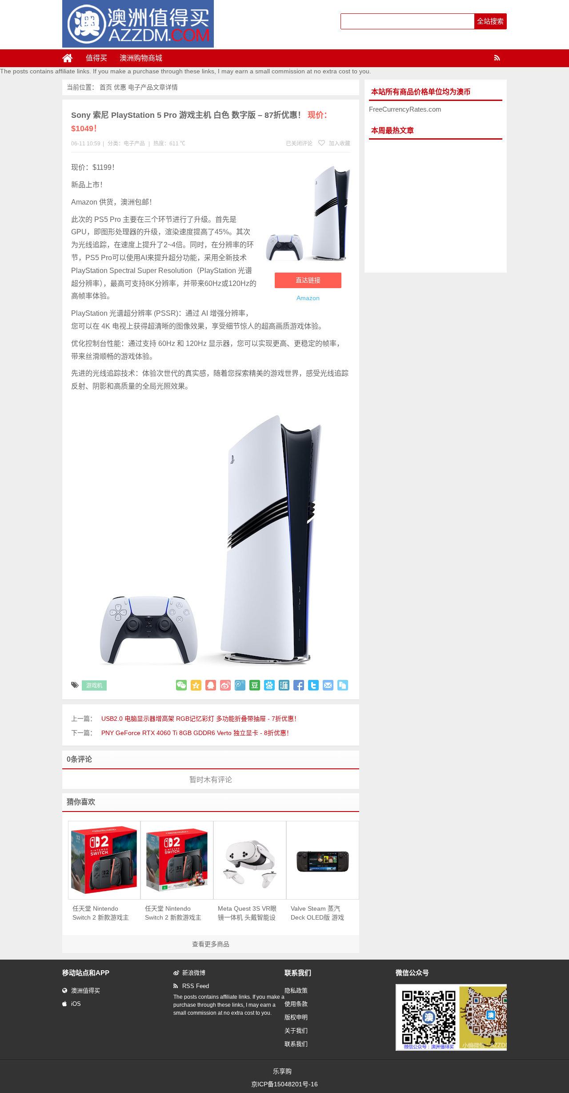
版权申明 (296, 1017)
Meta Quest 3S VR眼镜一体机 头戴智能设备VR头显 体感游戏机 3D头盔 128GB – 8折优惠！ (247, 913)
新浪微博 (193, 972)
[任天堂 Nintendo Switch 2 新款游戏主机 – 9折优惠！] (104, 860)
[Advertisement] (435, 206)
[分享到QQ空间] (196, 685)
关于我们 (296, 1030)
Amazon (308, 297)
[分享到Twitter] (313, 685)
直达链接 (308, 280)
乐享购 (282, 1071)
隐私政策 (296, 990)
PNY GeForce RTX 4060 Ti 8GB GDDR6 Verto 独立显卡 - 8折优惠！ (197, 732)
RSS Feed (195, 986)
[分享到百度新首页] (269, 685)
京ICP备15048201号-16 (284, 1084)
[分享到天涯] (284, 685)
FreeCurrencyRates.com (405, 109)
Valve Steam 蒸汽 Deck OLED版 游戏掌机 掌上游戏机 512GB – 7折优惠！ (318, 913)
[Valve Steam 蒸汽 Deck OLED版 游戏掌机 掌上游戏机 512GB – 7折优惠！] (323, 860)
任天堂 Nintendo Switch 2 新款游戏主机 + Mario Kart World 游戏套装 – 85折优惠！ (173, 913)
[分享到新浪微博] (225, 685)
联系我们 (296, 1044)
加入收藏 (339, 144)
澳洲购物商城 (141, 58)
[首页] (71, 58)
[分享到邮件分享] (328, 685)
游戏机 (94, 686)
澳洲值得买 (85, 990)
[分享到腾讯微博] (240, 685)
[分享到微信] (181, 685)
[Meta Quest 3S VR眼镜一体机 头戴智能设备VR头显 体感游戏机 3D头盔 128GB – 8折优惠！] (250, 860)
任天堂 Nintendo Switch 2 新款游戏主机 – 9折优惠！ (100, 913)
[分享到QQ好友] (210, 685)
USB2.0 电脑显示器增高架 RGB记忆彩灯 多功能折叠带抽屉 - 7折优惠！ (200, 718)
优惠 (120, 87)
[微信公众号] (460, 1049)
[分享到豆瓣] (254, 685)
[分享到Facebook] (298, 685)
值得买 (96, 58)
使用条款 (296, 1004)
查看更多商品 (210, 944)
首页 (106, 87)
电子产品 (140, 87)
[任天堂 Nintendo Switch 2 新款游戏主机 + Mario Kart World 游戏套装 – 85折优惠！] (177, 860)
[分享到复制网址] (342, 685)
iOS (76, 1004)
